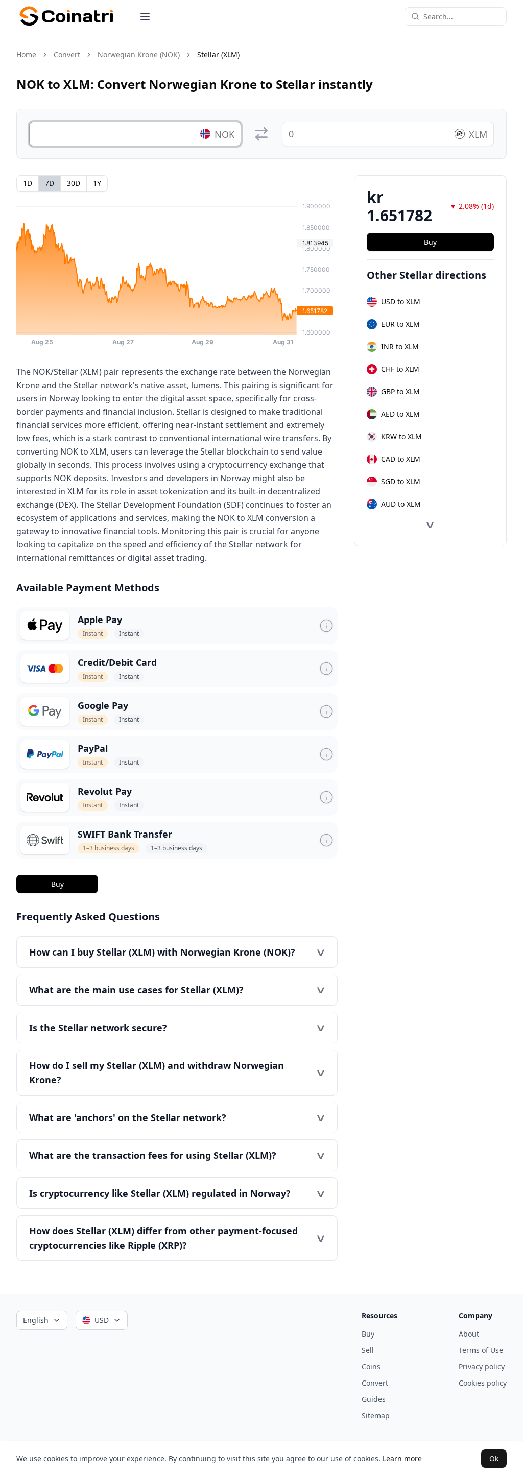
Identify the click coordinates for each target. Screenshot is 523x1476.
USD (101, 1320)
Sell (368, 1350)
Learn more (402, 1458)
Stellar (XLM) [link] (218, 54)
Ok (493, 1458)
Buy (57, 884)
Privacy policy (482, 1366)
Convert (67, 54)
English (36, 1320)
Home (26, 54)
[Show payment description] (326, 625)
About (469, 1334)
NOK (224, 134)
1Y (97, 183)
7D (49, 183)
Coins (371, 1366)
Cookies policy (483, 1383)
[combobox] (461, 16)
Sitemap (376, 1415)
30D (73, 183)
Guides (374, 1399)
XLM (478, 134)
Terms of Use (481, 1350)
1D (27, 183)
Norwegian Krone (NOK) (139, 54)
